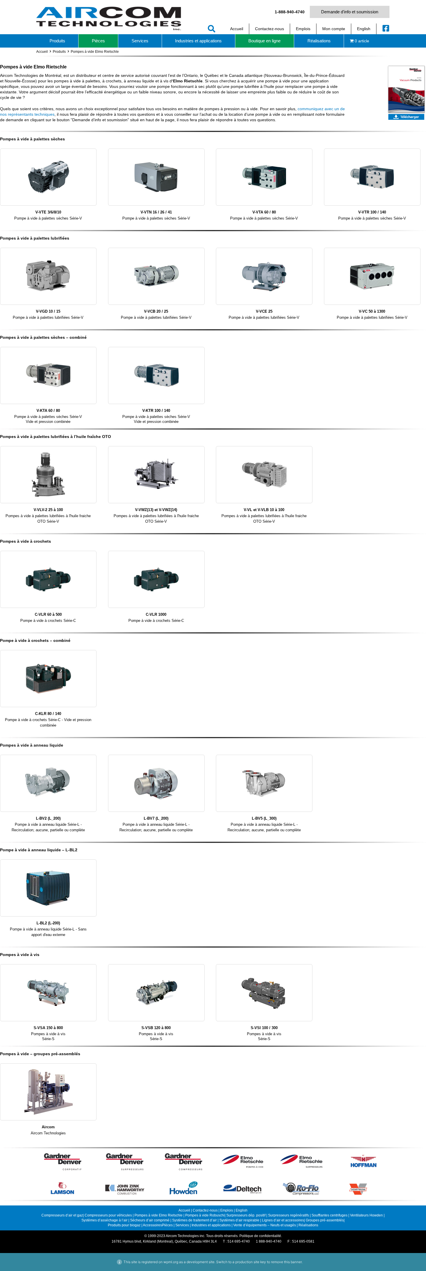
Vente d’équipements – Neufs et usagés (265, 1225)
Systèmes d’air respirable (239, 1220)
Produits (59, 52)
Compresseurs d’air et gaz (62, 1215)
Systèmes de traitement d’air (195, 1220)
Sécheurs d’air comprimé (150, 1220)
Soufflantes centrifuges (329, 1215)
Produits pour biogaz (124, 1225)
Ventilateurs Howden (367, 1215)
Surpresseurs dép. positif (245, 1215)
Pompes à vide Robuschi (205, 1215)
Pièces (167, 1225)
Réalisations (308, 1225)
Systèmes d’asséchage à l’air (104, 1220)
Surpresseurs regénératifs (288, 1215)
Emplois (226, 1210)
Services (182, 1225)
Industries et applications (211, 1225)
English (241, 1210)
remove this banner (286, 1262)
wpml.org (170, 1262)
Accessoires (152, 1225)
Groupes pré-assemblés (325, 1220)
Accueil (42, 52)
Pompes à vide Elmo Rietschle (158, 1215)
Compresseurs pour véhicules (108, 1215)
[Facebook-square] (386, 28)
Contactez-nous (205, 1210)
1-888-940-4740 (290, 12)
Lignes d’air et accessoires (283, 1220)
